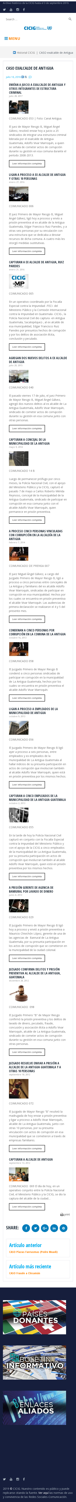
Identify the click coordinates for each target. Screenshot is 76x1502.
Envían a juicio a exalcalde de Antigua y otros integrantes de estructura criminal (37, 89)
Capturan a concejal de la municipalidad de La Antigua (29, 441)
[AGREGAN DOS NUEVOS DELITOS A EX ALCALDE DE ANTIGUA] (18, 380)
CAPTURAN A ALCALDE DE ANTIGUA (31, 1159)
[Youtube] (11, 9)
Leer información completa (27, 163)
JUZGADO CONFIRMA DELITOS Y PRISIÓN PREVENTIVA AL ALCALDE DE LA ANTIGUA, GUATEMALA (35, 973)
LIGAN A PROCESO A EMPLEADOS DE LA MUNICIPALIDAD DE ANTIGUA (33, 711)
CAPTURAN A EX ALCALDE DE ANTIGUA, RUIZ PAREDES (36, 264)
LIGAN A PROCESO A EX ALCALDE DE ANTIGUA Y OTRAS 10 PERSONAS (37, 177)
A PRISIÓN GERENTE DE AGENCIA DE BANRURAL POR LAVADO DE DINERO (31, 889)
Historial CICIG (25, 52)
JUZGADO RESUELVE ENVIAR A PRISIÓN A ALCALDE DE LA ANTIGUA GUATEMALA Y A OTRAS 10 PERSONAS (35, 1067)
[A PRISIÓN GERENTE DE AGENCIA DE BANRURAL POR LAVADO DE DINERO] (18, 910)
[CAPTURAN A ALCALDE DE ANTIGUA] (18, 1179)
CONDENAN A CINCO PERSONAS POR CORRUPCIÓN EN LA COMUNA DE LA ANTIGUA (37, 632)
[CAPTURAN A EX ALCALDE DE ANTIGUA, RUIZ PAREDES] (18, 286)
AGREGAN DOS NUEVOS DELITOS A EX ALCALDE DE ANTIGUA (38, 360)
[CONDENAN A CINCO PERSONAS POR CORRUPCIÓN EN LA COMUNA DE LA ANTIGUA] (18, 654)
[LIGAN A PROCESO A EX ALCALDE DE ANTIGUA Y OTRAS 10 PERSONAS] (18, 199)
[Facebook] (24, 9)
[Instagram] (17, 9)
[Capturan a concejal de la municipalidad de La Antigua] (18, 464)
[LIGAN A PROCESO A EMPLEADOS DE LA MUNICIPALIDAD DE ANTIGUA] (18, 733)
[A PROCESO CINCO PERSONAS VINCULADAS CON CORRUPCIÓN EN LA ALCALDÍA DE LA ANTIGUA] (18, 559)
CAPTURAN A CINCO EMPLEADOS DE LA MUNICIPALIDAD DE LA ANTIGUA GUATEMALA (37, 798)
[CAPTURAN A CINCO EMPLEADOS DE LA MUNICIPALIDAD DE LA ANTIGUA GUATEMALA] (18, 820)
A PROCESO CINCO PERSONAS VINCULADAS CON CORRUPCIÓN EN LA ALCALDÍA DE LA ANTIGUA (36, 535)
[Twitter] (4, 9)
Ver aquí (43, 1493)
